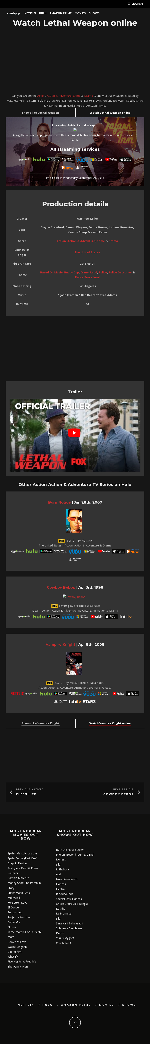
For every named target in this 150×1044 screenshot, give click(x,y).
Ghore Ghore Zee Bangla (72, 904)
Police (103, 272)
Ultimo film (14, 952)
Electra (60, 889)
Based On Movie (51, 272)
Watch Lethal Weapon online (110, 112)
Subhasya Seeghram (69, 928)
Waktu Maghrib (17, 947)
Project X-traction (19, 917)
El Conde (13, 907)
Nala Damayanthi (67, 879)
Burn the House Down (70, 850)
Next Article (123, 789)
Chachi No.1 (63, 943)
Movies (80, 13)
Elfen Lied (26, 794)
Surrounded (15, 912)
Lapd (93, 272)
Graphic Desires (18, 863)
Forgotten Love (17, 902)
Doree (60, 933)
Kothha (60, 908)
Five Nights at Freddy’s (22, 961)
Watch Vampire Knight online (110, 723)
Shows (94, 13)
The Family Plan (18, 966)
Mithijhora (62, 869)
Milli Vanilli (14, 897)
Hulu (42, 13)
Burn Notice (59, 502)
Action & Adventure (59, 96)
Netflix (30, 13)
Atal (58, 874)
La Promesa (63, 913)
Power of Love (17, 942)
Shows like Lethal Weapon (40, 112)
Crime (76, 96)
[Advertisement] (75, 61)
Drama (88, 96)
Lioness (61, 859)
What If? (13, 956)
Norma (12, 927)
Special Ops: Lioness (69, 899)
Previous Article (30, 789)
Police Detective (120, 272)
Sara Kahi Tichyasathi (69, 923)
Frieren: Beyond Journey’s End (75, 854)
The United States (87, 252)
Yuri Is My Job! (65, 938)
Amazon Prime (61, 13)
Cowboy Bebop (61, 587)
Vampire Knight (60, 644)
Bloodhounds (64, 894)
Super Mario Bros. (19, 893)
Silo (58, 864)
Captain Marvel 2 (18, 878)
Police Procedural (87, 277)
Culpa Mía (14, 922)
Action (41, 96)
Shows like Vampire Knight (40, 723)
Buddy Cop (71, 272)
